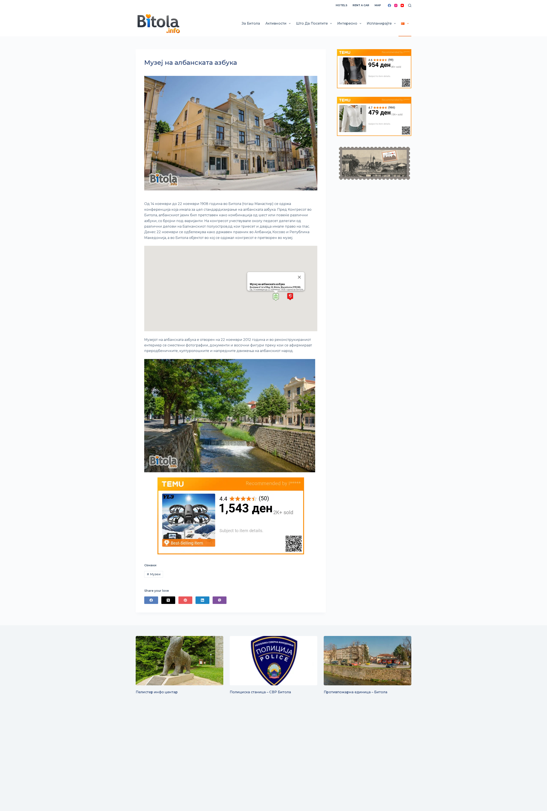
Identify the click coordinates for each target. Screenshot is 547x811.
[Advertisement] (264, 771)
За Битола (251, 23)
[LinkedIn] (202, 600)
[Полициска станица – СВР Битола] (273, 660)
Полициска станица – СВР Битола (260, 692)
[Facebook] (389, 5)
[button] (275, 297)
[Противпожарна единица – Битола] (367, 660)
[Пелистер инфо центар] (179, 660)
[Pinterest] (185, 600)
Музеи (153, 574)
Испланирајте (379, 23)
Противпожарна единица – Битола (355, 692)
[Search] (409, 5)
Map (378, 5)
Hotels (341, 5)
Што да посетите (312, 23)
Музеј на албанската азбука (267, 284)
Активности (276, 23)
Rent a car (361, 5)
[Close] (299, 277)
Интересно (347, 23)
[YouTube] (402, 5)
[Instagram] (395, 5)
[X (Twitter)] (168, 600)
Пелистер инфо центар (157, 692)
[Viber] (219, 600)
